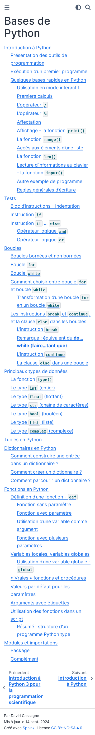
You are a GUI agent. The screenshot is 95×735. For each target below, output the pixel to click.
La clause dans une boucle (52, 363)
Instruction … (35, 223)
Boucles (12, 248)
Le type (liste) (32, 422)
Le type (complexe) (42, 431)
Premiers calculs (35, 96)
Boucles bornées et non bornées (46, 256)
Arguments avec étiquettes (40, 602)
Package (20, 650)
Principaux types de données (36, 371)
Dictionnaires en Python (30, 448)
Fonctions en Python (26, 489)
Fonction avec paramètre (44, 513)
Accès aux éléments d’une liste (50, 147)
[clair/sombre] (78, 7)
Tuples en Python (23, 439)
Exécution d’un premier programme (49, 71)
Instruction (26, 214)
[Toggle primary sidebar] (7, 7)
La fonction (39, 139)
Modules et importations (31, 642)
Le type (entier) (33, 387)
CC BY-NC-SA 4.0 (66, 727)
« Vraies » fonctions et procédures (48, 578)
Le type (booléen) (37, 413)
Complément (24, 659)
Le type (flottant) (37, 396)
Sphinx (29, 727)
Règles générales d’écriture (46, 190)
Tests (10, 198)
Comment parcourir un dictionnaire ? (51, 480)
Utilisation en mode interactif (48, 87)
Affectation (29, 122)
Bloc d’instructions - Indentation (45, 206)
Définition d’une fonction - (43, 497)
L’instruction (37, 329)
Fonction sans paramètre (44, 504)
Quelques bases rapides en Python (48, 80)
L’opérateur (31, 105)
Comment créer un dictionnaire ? (46, 472)
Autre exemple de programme (49, 181)
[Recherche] (88, 7)
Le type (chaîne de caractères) (49, 405)
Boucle (23, 264)
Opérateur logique (41, 231)
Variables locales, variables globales (50, 554)
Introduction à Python (27, 47)
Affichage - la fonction (51, 130)
